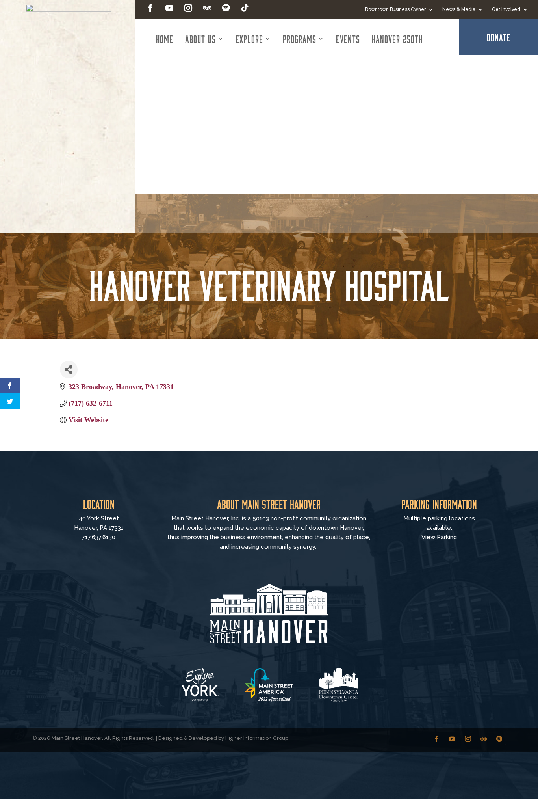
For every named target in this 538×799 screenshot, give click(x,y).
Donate (498, 37)
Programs (299, 38)
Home (164, 38)
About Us (200, 38)
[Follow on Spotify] (226, 8)
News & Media (458, 9)
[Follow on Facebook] (150, 8)
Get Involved (506, 9)
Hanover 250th (397, 38)
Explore (249, 38)
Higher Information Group (256, 738)
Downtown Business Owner (395, 9)
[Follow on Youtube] (169, 8)
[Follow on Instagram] (188, 8)
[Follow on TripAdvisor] (207, 8)
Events (348, 38)
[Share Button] (69, 369)
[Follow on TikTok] (245, 8)
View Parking (439, 537)
